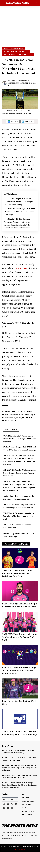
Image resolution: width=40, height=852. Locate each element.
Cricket (19, 411)
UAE (31, 54)
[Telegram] (8, 808)
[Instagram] (4, 804)
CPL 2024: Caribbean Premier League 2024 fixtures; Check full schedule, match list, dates (19, 670)
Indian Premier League (27, 414)
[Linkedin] (8, 804)
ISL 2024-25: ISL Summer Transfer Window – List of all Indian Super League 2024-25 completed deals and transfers (19, 768)
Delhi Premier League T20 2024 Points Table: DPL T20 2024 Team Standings (19, 212)
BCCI (6, 48)
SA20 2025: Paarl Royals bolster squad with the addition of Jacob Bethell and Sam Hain (17, 573)
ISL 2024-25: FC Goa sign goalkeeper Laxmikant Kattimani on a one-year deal (19, 516)
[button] (4, 3)
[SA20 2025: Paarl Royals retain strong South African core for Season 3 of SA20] (20, 622)
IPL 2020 (29, 418)
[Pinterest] (16, 799)
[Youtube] (12, 799)
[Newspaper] (12, 808)
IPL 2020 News (9, 54)
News (11, 421)
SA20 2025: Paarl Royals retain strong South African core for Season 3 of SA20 (19, 637)
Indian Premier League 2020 (16, 51)
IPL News (22, 54)
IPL (23, 418)
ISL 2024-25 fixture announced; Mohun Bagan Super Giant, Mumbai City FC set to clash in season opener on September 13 (19, 785)
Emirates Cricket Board (10, 414)
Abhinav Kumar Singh (19, 80)
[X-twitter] (8, 799)
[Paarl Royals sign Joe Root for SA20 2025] (20, 688)
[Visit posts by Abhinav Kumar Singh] (4, 83)
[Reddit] (4, 808)
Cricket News (17, 48)
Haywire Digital (20, 849)
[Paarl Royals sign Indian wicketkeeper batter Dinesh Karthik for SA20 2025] (20, 591)
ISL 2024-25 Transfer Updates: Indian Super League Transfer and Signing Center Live (19, 473)
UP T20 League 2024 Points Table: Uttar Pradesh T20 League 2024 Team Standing (18, 201)
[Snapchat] (16, 804)
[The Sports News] (17, 3)
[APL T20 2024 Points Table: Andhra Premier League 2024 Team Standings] (20, 719)
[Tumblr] (12, 804)
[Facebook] (4, 799)
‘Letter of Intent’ (21, 268)
